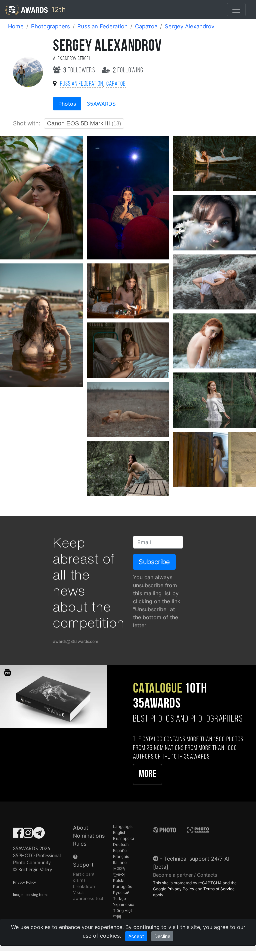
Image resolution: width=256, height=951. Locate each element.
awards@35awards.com (75, 641)
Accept (136, 936)
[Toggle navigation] (236, 9)
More (147, 774)
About (80, 827)
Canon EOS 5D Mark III (84, 123)
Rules (79, 843)
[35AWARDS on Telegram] (39, 835)
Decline (162, 936)
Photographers (50, 26)
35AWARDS (101, 103)
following (128, 70)
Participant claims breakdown (84, 880)
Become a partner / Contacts (185, 875)
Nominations (89, 835)
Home (16, 26)
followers (80, 70)
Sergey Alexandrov (189, 26)
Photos (67, 103)
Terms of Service (219, 888)
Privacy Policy (24, 882)
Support (83, 864)
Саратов (146, 26)
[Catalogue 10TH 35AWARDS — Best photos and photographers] (53, 696)
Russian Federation (102, 26)
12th (57, 9)
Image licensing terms (30, 895)
